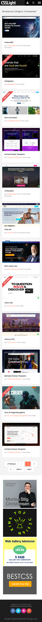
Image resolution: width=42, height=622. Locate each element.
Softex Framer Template (14, 154)
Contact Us (25, 604)
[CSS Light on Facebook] (12, 610)
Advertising (14, 606)
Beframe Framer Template (15, 376)
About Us (15, 604)
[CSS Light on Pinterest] (29, 610)
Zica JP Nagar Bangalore (14, 412)
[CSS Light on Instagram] (23, 610)
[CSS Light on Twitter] (18, 610)
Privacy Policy (26, 606)
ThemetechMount (14, 157)
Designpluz (9, 81)
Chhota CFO (9, 339)
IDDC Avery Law (10, 266)
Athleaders (9, 191)
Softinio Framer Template (15, 449)
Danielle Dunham (14, 121)
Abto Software (10, 118)
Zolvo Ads (8, 303)
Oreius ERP (8, 42)
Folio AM (7, 229)
